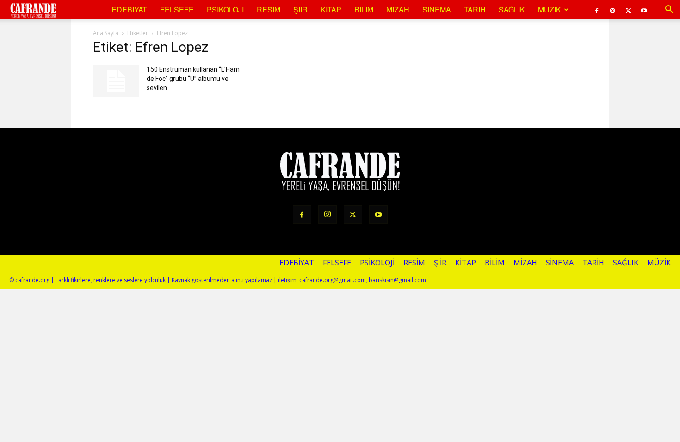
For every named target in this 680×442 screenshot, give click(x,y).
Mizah (397, 9)
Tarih (475, 9)
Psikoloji (225, 9)
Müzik (549, 9)
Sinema (436, 9)
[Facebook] (597, 9)
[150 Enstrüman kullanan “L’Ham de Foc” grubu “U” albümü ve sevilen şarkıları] (116, 81)
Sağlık (512, 9)
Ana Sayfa (105, 33)
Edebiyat (129, 9)
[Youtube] (644, 9)
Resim (268, 9)
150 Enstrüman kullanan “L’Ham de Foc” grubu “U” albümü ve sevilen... (193, 79)
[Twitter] (628, 9)
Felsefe (177, 9)
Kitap (331, 9)
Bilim (363, 9)
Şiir (300, 9)
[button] (669, 9)
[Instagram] (612, 9)
